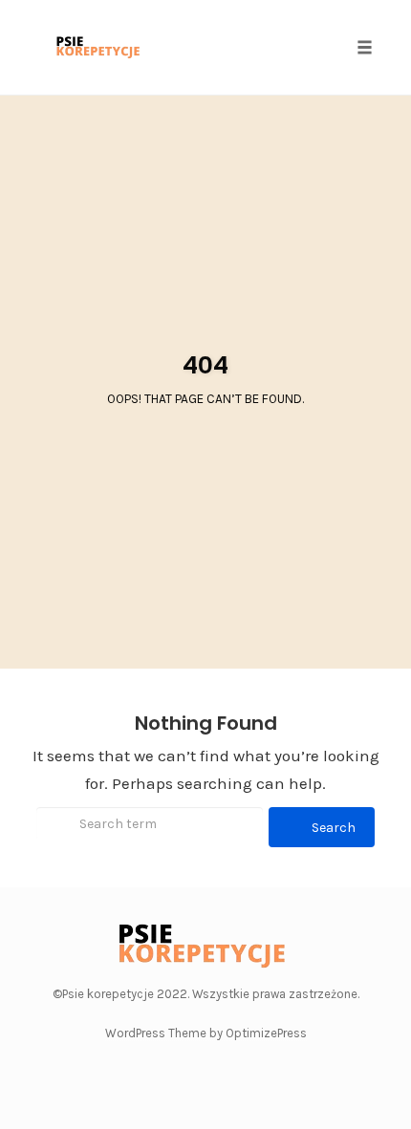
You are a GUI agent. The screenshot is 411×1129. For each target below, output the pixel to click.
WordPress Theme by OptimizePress (206, 1033)
